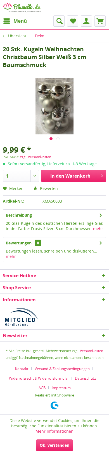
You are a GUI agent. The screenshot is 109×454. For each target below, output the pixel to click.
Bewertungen (19, 243)
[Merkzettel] (72, 21)
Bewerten (48, 188)
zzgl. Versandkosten (35, 157)
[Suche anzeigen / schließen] (59, 21)
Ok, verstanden (54, 445)
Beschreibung (19, 215)
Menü (20, 21)
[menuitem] (15, 21)
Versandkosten (91, 350)
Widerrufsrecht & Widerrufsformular (39, 378)
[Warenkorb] (100, 21)
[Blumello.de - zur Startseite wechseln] (22, 8)
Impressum (61, 387)
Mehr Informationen (54, 431)
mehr (98, 228)
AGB (42, 387)
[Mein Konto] (86, 21)
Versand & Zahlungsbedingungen (62, 368)
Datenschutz (85, 378)
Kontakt (22, 368)
